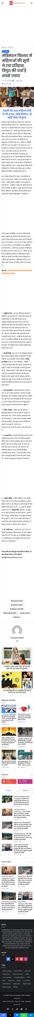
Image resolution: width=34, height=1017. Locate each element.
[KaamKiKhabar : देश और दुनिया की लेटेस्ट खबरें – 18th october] (25, 755)
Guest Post (10, 1001)
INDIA (28, 977)
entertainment (6, 974)
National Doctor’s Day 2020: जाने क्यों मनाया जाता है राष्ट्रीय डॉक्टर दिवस (24, 717)
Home (5, 47)
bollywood (27, 971)
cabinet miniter (17, 605)
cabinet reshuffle (17, 609)
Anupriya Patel (17, 601)
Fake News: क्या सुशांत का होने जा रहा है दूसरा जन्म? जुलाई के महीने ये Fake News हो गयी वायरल (9, 718)
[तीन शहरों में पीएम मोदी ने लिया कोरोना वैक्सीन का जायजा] (9, 755)
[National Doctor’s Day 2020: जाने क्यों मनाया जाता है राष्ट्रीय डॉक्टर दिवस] (25, 708)
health (27, 974)
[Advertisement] (17, 25)
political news (16, 983)
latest (3, 980)
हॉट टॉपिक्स (10, 47)
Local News (27, 980)
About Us (17, 1001)
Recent (25, 790)
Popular (8, 790)
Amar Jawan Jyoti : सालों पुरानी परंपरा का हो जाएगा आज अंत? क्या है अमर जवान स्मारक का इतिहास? (9, 741)
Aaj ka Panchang (6, 971)
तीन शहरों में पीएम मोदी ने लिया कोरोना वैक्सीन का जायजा (9, 763)
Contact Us (17, 1004)
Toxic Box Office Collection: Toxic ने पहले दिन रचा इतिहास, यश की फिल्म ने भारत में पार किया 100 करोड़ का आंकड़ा (22, 813)
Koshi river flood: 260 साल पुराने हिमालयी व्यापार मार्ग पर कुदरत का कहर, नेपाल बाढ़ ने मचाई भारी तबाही (23, 837)
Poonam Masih (8, 80)
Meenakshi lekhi (10, 613)
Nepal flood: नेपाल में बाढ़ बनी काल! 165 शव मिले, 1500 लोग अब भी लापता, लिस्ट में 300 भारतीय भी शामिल (23, 825)
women (17, 617)
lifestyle (19, 980)
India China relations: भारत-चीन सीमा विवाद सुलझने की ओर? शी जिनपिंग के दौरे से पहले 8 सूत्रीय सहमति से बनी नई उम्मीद (23, 849)
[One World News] (17, 3)
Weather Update (6, 987)
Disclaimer (28, 1001)
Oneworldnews (6, 983)
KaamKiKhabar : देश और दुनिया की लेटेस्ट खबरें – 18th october (24, 763)
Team (22, 1001)
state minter (25, 613)
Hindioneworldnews (19, 977)
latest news (11, 980)
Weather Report (27, 983)
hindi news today (6, 977)
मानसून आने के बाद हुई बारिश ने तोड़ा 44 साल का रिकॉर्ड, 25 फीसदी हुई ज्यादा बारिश (25, 741)
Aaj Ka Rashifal (18, 971)
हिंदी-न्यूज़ (16, 987)
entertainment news (17, 974)
